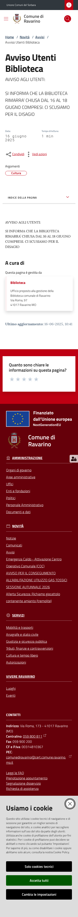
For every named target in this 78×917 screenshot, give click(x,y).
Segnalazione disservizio (23, 783)
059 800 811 (32, 736)
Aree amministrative (20, 477)
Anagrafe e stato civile (22, 634)
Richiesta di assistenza (22, 788)
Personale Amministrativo (24, 504)
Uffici (9, 484)
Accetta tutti (39, 880)
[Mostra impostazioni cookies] (74, 459)
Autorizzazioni (16, 662)
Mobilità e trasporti (19, 627)
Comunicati (14, 545)
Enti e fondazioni (18, 491)
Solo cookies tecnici (39, 866)
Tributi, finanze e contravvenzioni (29, 648)
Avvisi (39, 37)
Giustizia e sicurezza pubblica (26, 641)
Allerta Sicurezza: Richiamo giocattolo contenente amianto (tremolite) (33, 597)
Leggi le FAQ (15, 772)
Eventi (10, 695)
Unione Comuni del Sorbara (21, 5)
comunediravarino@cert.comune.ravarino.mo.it (36, 760)
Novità (24, 37)
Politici (10, 498)
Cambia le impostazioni (39, 894)
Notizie (11, 538)
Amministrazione (27, 458)
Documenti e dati (18, 511)
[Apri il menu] (6, 18)
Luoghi (11, 688)
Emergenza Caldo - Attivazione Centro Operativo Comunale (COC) (34, 562)
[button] (68, 19)
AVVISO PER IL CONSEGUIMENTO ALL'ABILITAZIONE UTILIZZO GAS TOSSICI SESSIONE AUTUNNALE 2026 (36, 580)
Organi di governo (18, 470)
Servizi (18, 615)
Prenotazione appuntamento (26, 778)
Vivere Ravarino (20, 676)
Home (9, 37)
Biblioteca (17, 282)
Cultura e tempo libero (22, 655)
